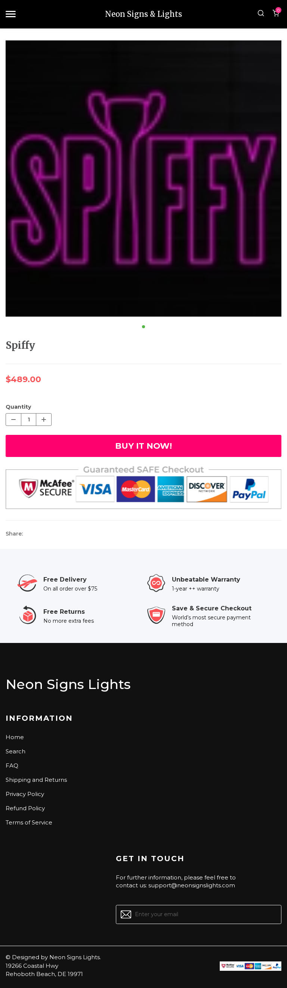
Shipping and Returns (36, 779)
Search (15, 751)
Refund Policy (25, 808)
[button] (143, 326)
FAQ (12, 765)
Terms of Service (29, 822)
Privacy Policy (25, 794)
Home (15, 737)
